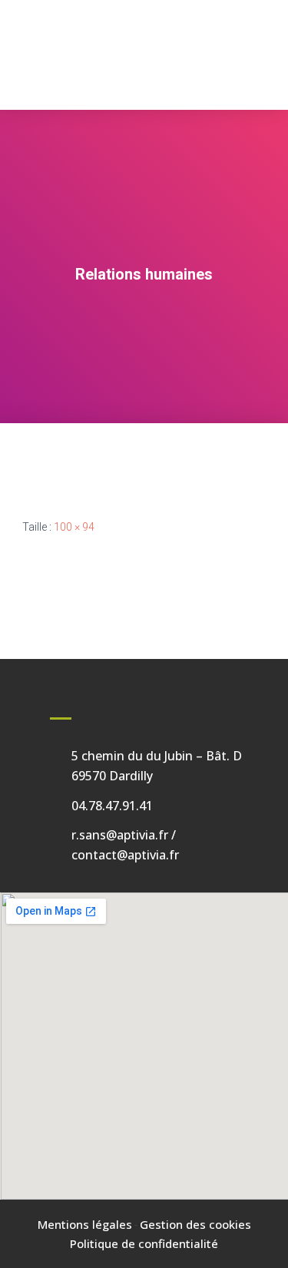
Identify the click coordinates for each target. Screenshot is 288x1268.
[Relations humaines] (50, 458)
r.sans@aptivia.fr (119, 834)
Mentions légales (85, 1224)
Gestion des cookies (195, 1224)
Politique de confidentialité (144, 1243)
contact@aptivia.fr (125, 854)
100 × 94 (74, 527)
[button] (144, 85)
